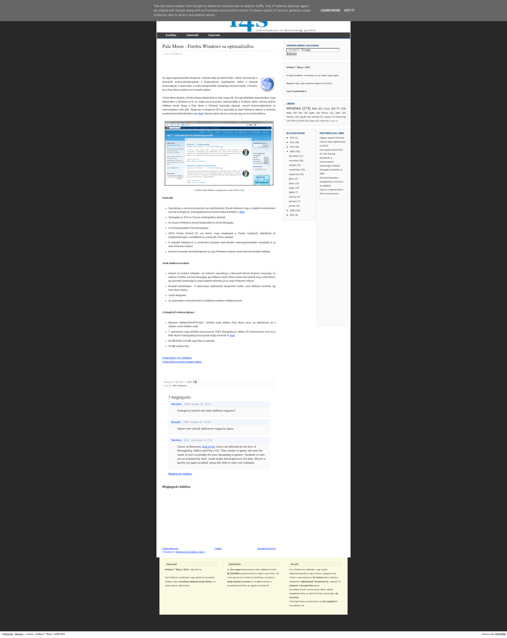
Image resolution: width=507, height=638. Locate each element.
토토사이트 (208, 446)
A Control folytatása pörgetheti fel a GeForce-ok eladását (332, 182)
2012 (292, 138)
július (291, 179)
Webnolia (8, 634)
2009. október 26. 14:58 (196, 422)
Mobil (288, 113)
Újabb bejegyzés (170, 548)
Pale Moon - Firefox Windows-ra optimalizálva (208, 46)
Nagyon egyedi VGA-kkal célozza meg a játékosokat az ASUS (332, 142)
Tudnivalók (192, 35)
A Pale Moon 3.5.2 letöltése (177, 358)
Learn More (330, 10)
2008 (292, 210)
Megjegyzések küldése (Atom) (190, 552)
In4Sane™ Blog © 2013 (298, 67)
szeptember (295, 169)
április (292, 192)
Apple (311, 113)
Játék (337, 113)
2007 (292, 215)
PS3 (302, 121)
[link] (200, 113)
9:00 (189, 382)
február (292, 201)
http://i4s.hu (196, 569)
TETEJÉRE (500, 634)
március (293, 197)
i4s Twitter (318, 577)
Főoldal (217, 548)
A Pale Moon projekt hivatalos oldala (182, 361)
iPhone (324, 113)
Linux (327, 108)
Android (315, 117)
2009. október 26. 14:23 (197, 404)
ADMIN (322, 121)
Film (300, 113)
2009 (292, 151)
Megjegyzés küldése (180, 474)
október (293, 165)
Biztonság (341, 117)
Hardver (290, 117)
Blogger (19, 634)
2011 (292, 142)
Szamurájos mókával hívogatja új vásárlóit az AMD (331, 169)
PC (338, 108)
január (292, 206)
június (292, 183)
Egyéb (303, 117)
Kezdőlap (171, 35)
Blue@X (176, 422)
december (294, 156)
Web (174, 385)
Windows (182, 385)
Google (332, 121)
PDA (293, 121)
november (294, 160)
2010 (292, 147)
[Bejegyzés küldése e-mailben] (194, 382)
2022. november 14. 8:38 (198, 440)
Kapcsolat (214, 35)
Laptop (327, 117)
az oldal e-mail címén (265, 573)
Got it (349, 10)
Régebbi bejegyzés (266, 548)
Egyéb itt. (296, 91)
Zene (312, 121)
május (292, 188)
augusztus (294, 174)
